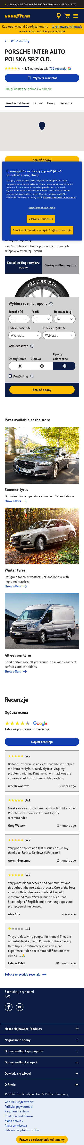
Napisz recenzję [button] (42, 742)
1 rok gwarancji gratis (67, 26)
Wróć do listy (20, 41)
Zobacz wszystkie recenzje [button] (22, 974)
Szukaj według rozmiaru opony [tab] (23, 265)
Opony (38, 103)
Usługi (51, 103)
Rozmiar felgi (63, 312)
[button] (75, 15)
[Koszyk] (67, 15)
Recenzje (66, 103)
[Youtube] (20, 1007)
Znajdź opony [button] (42, 160)
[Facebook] (9, 1007)
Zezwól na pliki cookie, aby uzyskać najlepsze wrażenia (42, 230)
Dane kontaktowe (17, 103)
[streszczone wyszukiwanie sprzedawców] (58, 15)
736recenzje (57, 68)
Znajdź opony (42, 390)
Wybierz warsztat (45, 78)
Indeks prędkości (55, 328)
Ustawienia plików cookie (42, 207)
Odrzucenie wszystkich (41, 219)
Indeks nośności (20, 328)
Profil (35, 312)
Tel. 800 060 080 (43, 4)
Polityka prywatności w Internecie (59, 197)
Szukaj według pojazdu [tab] (60, 265)
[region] (42, 200)
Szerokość (16, 312)
